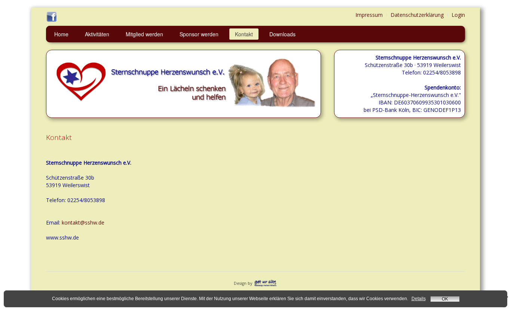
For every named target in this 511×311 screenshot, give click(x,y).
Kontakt (244, 34)
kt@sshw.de (90, 222)
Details (418, 298)
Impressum (369, 14)
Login (458, 14)
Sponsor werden (199, 34)
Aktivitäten (97, 34)
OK (445, 299)
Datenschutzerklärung (417, 14)
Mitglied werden (144, 34)
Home (61, 34)
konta (69, 222)
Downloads (282, 34)
